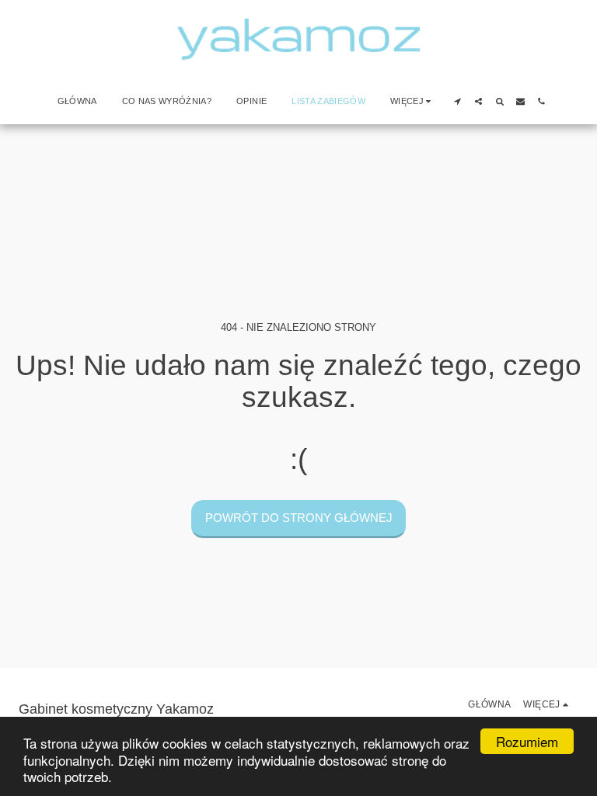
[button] (457, 101)
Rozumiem (527, 741)
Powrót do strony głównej (299, 517)
